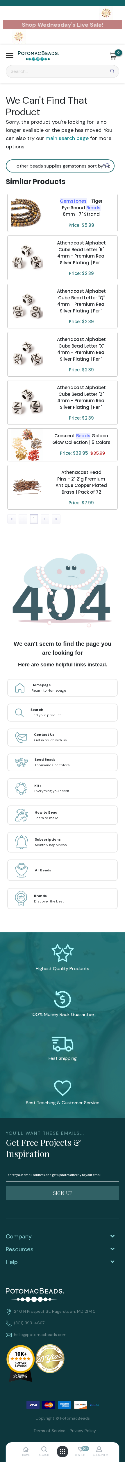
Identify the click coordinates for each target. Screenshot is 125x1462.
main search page (67, 138)
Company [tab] (19, 1236)
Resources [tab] (19, 1249)
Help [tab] (12, 1262)
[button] (9, 56)
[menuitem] (47, 1430)
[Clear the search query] (104, 165)
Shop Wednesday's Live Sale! (62, 24)
